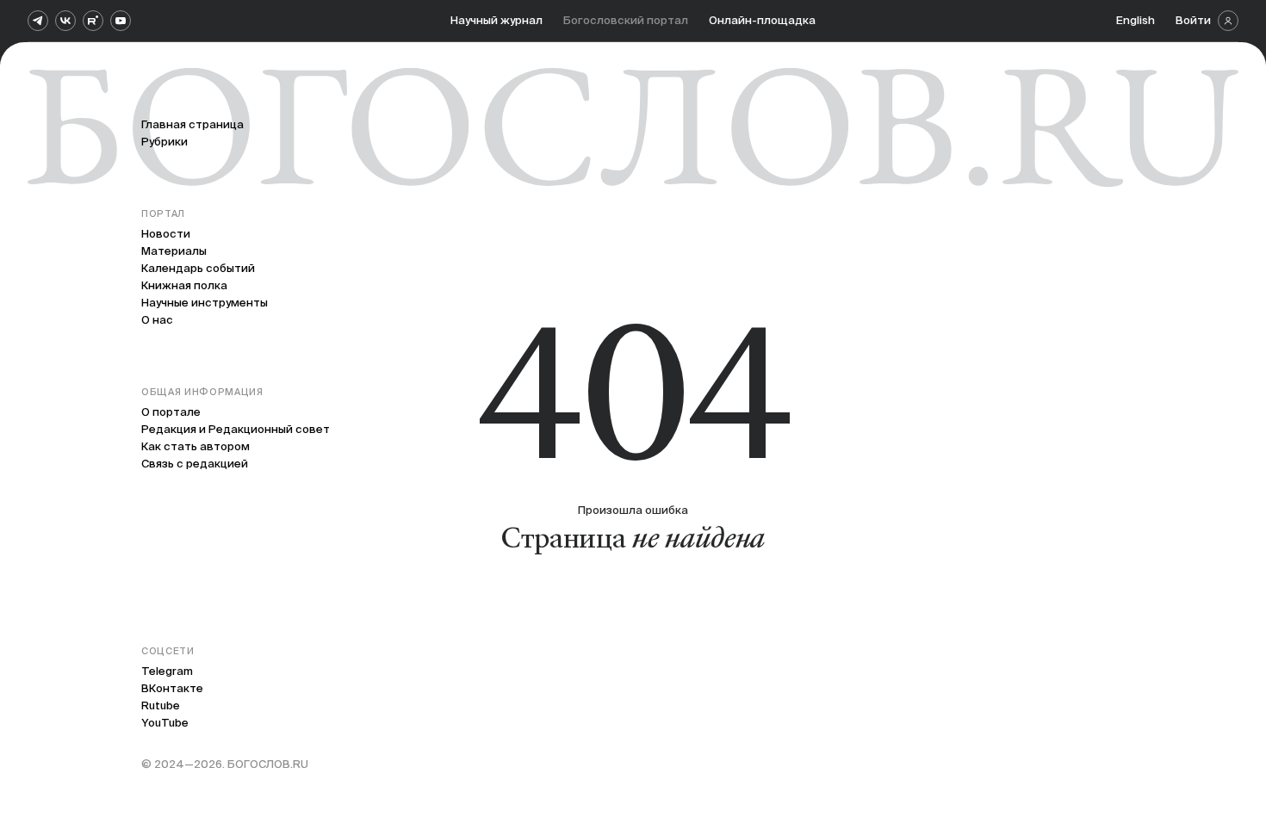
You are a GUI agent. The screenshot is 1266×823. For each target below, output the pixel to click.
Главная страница (192, 124)
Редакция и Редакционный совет (235, 429)
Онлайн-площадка (762, 20)
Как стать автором (195, 446)
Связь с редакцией (194, 463)
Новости (165, 233)
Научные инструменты (204, 302)
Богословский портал (625, 20)
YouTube (165, 722)
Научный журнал (496, 20)
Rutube (160, 705)
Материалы (174, 250)
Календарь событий (198, 268)
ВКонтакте (172, 688)
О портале (171, 411)
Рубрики (164, 141)
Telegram (167, 671)
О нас (157, 319)
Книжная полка (184, 285)
